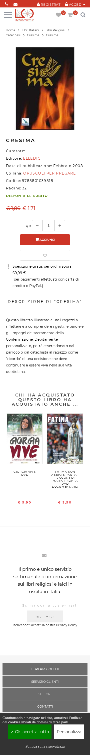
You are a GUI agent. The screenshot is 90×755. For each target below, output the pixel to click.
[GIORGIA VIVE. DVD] (25, 440)
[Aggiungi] (60, 225)
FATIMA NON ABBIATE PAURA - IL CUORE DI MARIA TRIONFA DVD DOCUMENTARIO (65, 479)
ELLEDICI (32, 158)
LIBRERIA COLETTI (45, 669)
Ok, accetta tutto (31, 731)
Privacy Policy (66, 625)
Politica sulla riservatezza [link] (45, 746)
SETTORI (45, 694)
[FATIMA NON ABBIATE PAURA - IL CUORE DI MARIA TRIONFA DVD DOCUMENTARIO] (65, 440)
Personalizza (69, 731)
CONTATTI (45, 706)
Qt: (28, 226)
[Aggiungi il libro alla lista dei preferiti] (45, 255)
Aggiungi (47, 240)
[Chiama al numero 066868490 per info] (6, 3)
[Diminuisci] (37, 225)
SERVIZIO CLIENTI (45, 681)
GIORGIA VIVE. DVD (25, 473)
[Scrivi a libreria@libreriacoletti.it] (15, 3)
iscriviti (45, 616)
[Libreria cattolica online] (24, 15)
